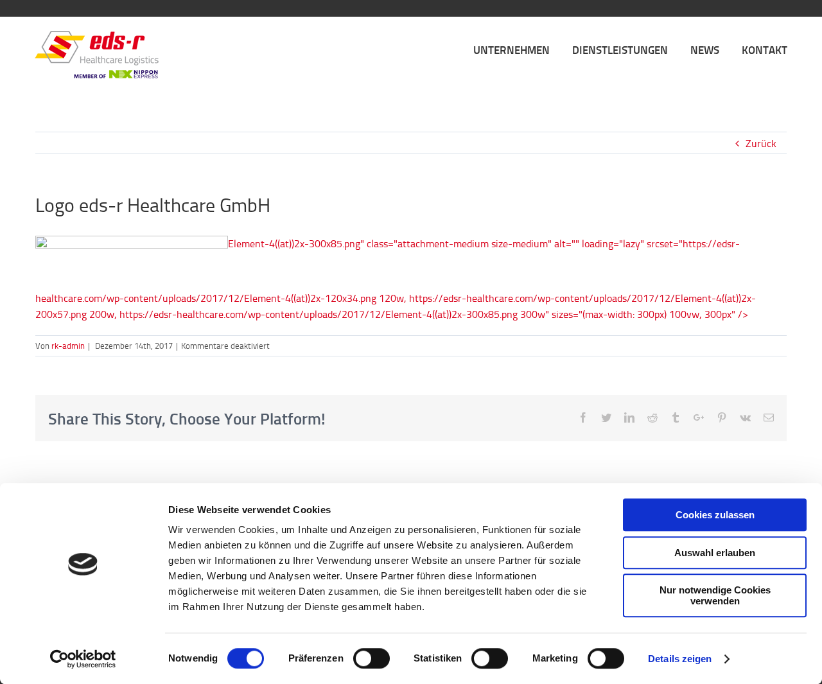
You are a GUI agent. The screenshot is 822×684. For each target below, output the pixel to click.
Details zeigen (680, 658)
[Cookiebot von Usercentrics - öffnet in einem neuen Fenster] (83, 659)
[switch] (371, 658)
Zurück (761, 143)
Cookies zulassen (715, 514)
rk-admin (68, 345)
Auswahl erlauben (714, 552)
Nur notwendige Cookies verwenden (715, 595)
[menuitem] (522, 49)
